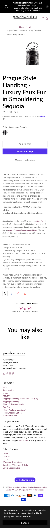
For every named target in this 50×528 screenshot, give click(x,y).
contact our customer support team (22, 230)
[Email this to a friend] (24, 293)
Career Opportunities (11, 468)
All (30, 27)
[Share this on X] (5, 293)
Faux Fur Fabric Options (12, 413)
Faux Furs (40, 221)
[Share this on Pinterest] (18, 293)
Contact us (23, 440)
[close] (47, 6)
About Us (6, 396)
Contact (6, 459)
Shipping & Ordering (11, 401)
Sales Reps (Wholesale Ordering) (16, 465)
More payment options (25, 160)
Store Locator (8, 390)
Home (22, 27)
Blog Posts (7, 407)
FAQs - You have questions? (14, 410)
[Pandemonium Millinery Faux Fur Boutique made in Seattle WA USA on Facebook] (7, 374)
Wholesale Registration (12, 462)
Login (5, 387)
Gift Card (6, 456)
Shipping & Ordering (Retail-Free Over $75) (20, 398)
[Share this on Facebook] (11, 293)
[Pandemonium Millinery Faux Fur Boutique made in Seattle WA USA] (25, 18)
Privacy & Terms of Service (13, 404)
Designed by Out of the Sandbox (31, 490)
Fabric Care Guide (10, 415)
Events (5, 393)
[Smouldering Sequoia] (5, 132)
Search (5, 454)
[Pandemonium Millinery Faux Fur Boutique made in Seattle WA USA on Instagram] (10, 374)
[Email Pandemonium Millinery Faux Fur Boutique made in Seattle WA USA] (4, 374)
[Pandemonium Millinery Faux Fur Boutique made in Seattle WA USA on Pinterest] (13, 374)
